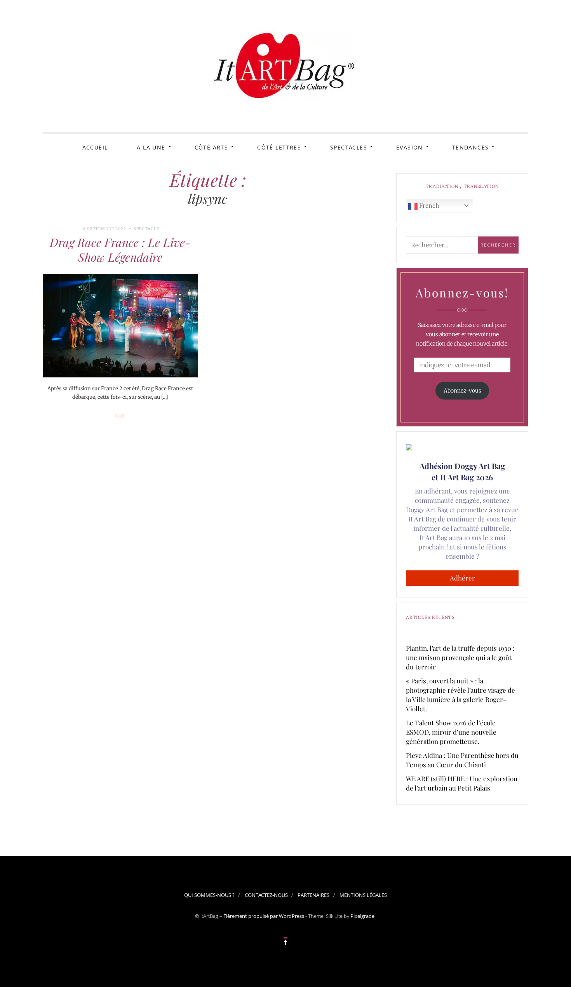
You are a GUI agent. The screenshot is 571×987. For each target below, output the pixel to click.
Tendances (470, 147)
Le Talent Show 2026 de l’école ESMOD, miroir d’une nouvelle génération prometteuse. (451, 731)
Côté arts (211, 147)
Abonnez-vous (462, 390)
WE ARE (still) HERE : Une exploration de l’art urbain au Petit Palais (461, 783)
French (428, 205)
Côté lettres (279, 147)
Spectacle (146, 228)
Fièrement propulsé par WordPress (263, 915)
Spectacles (348, 147)
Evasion (409, 147)
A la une (151, 147)
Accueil (95, 147)
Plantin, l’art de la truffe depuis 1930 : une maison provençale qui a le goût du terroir (460, 657)
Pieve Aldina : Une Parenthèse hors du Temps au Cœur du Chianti (462, 760)
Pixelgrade (362, 915)
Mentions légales (363, 894)
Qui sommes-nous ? (209, 894)
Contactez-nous (266, 894)
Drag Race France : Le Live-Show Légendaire (120, 250)
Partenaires (313, 894)
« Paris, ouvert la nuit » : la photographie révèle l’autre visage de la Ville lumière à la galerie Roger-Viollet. (460, 694)
